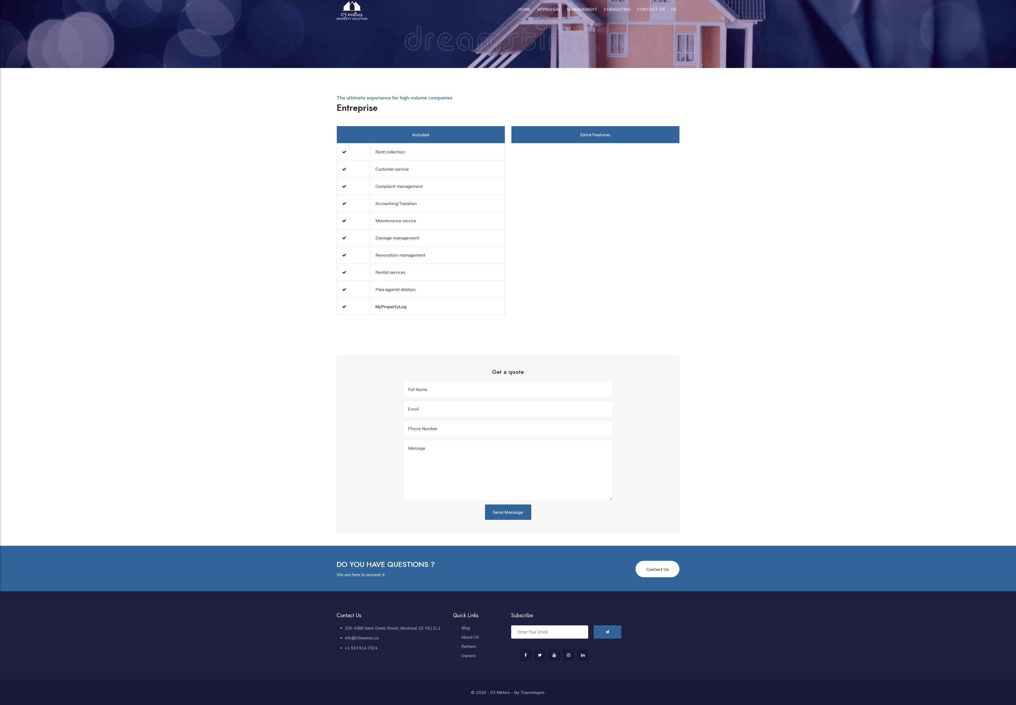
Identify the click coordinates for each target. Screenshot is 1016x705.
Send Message (508, 512)
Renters (468, 646)
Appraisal (549, 9)
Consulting (617, 9)
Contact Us (651, 9)
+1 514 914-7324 (361, 648)
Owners (468, 655)
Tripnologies (532, 692)
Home (524, 9)
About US (470, 637)
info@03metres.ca (362, 637)
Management (582, 9)
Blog (465, 627)
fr (673, 9)
